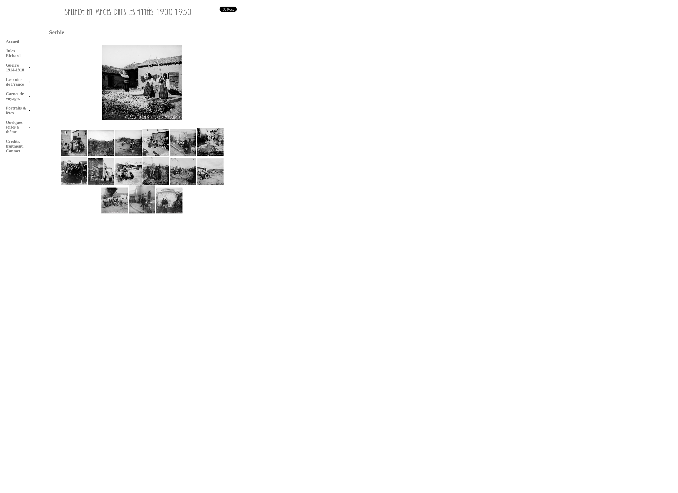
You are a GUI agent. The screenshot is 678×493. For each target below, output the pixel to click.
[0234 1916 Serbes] (142, 119)
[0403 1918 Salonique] (74, 183)
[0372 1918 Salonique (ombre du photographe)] (155, 155)
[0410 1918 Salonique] (183, 183)
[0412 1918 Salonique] (114, 212)
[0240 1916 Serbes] (128, 155)
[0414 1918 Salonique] (169, 212)
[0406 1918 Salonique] (101, 183)
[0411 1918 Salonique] (210, 183)
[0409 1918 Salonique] (155, 183)
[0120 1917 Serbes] (74, 155)
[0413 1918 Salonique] (142, 212)
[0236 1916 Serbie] (101, 155)
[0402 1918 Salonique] (210, 155)
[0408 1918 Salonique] (128, 183)
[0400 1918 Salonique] (183, 155)
